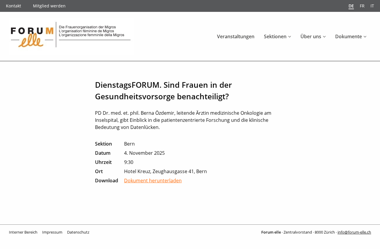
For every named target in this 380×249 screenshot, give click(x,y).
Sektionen (275, 36)
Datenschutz (78, 232)
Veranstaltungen (235, 36)
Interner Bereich (23, 232)
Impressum (52, 232)
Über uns (310, 36)
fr (362, 6)
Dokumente (348, 36)
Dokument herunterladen (153, 180)
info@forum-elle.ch (354, 232)
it (372, 6)
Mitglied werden (49, 6)
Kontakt (13, 6)
